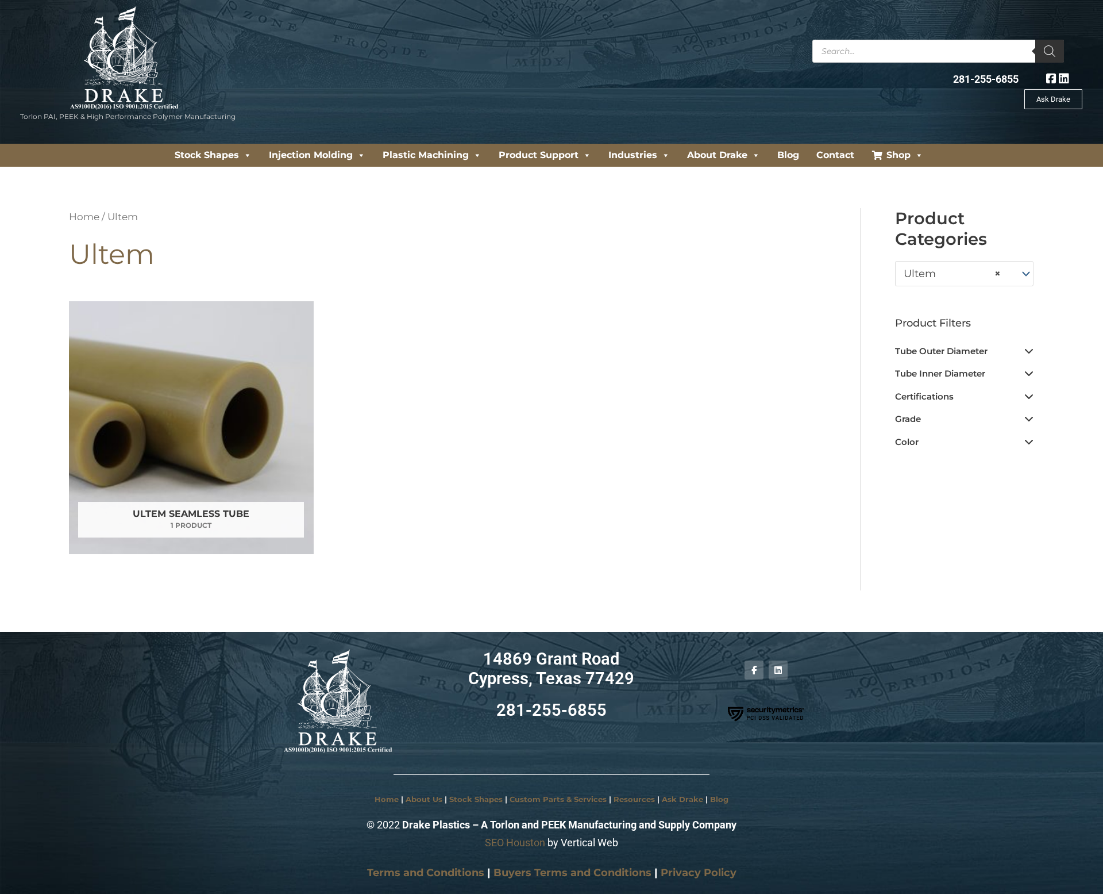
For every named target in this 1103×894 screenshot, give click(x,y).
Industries (632, 154)
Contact (835, 154)
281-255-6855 (986, 79)
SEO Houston (515, 843)
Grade (908, 418)
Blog (788, 154)
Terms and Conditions (425, 872)
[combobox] (964, 273)
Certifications (924, 396)
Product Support (539, 154)
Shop (898, 154)
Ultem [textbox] (952, 273)
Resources (634, 799)
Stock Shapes (207, 154)
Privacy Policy (698, 872)
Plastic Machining (426, 154)
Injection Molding (311, 154)
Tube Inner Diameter (940, 373)
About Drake (717, 154)
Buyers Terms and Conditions (572, 872)
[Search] (1049, 51)
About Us (424, 799)
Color (907, 441)
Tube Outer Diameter (941, 351)
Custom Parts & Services (558, 799)
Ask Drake (682, 799)
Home (84, 216)
